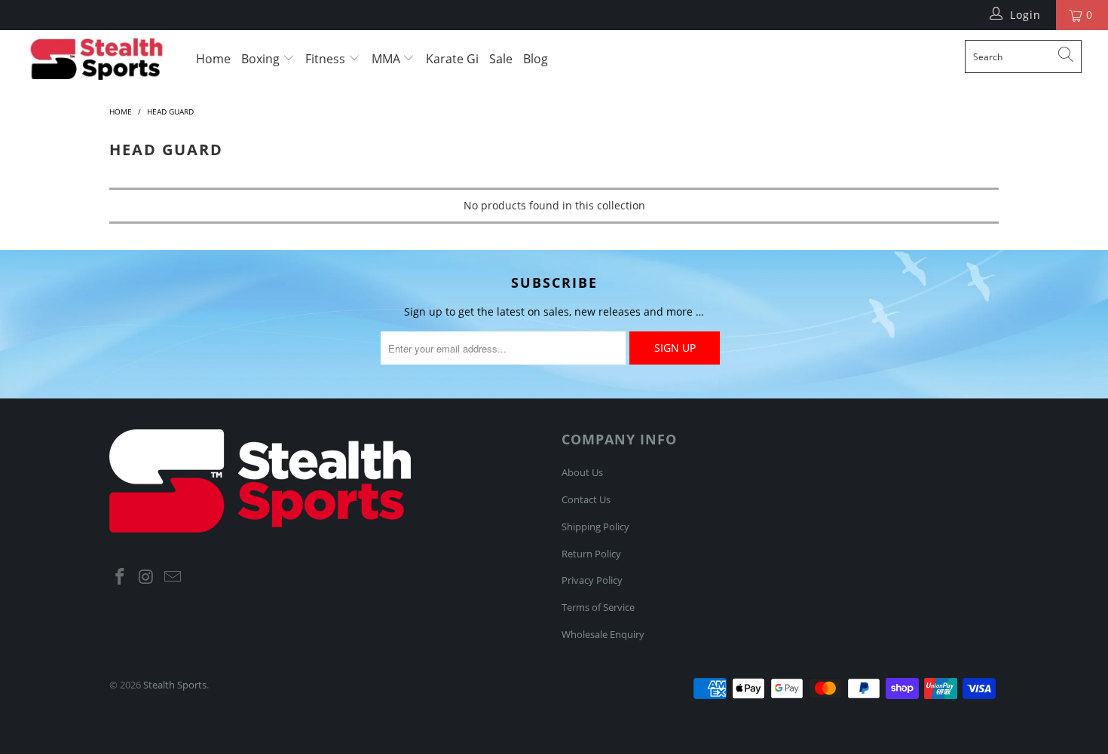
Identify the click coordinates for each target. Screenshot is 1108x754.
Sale (501, 58)
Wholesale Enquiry (603, 634)
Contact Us (586, 499)
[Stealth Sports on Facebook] (120, 577)
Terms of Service (598, 607)
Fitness (326, 58)
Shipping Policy (595, 526)
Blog (535, 58)
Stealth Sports (175, 684)
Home (213, 58)
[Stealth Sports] (96, 58)
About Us (582, 472)
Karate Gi (452, 58)
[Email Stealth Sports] (172, 577)
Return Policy (591, 553)
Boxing (262, 58)
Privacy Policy (592, 580)
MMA (387, 58)
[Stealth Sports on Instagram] (147, 577)
